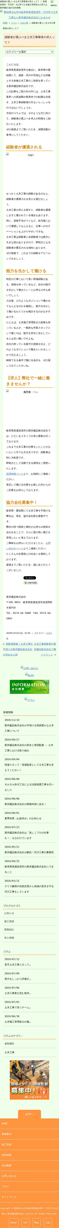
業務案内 (6, 1134)
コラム (14, 23)
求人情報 (9, 937)
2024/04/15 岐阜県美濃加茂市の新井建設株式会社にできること (29, 866)
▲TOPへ (29, 1114)
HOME (5, 23)
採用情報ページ (14, 473)
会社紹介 (9, 1043)
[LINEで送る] (30, 582)
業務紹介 (9, 929)
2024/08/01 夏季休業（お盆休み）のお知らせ (23, 816)
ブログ (5, 1186)
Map (36, 1222)
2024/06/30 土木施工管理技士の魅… (18, 1019)
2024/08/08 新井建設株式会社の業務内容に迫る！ (25, 801)
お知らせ (9, 913)
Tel (25, 1222)
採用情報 (6, 1155)
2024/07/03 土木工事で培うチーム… (18, 1005)
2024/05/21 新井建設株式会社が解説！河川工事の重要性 (29, 849)
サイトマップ (9, 1197)
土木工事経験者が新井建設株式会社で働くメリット (45, 649)
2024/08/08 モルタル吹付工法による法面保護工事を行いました (29, 784)
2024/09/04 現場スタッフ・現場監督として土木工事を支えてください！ (29, 765)
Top (48, 1222)
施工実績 (9, 921)
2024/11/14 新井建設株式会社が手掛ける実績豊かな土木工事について (29, 725)
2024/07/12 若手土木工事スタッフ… (18, 962)
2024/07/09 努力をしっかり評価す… (18, 976)
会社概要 (6, 1165)
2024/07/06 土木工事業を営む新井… (18, 990)
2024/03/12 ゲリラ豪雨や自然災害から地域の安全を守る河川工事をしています (29, 886)
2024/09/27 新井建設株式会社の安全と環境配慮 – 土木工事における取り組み (29, 745)
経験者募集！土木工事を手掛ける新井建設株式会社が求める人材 (18, 649)
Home (14, 1222)
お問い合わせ (9, 1176)
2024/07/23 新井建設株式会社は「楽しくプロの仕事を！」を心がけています (27, 833)
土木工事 (24, 23)
